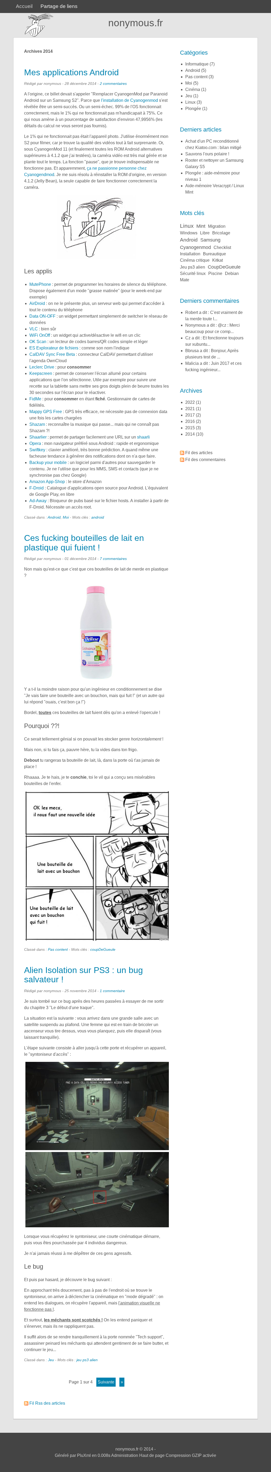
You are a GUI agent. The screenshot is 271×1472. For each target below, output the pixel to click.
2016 (190, 421)
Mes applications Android (71, 72)
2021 (190, 408)
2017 (190, 415)
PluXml (84, 1455)
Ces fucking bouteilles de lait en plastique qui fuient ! (84, 542)
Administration (124, 1455)
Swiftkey (37, 450)
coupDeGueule (102, 949)
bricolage (221, 233)
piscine (215, 273)
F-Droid (36, 488)
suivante (106, 1382)
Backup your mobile (48, 462)
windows (188, 233)
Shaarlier (38, 437)
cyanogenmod (195, 247)
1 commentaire (112, 991)
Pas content (58, 949)
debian (232, 273)
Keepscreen (40, 373)
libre (205, 233)
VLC (33, 329)
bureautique (214, 254)
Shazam (37, 424)
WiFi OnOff (39, 335)
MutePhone (40, 284)
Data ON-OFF (42, 316)
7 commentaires (113, 559)
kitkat (217, 260)
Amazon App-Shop (47, 481)
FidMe (35, 399)
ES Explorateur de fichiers (53, 348)
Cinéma (192, 89)
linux (187, 226)
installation (190, 254)
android (97, 517)
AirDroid (37, 303)
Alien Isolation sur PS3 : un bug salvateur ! (83, 974)
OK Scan (37, 341)
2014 (190, 434)
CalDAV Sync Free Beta (52, 354)
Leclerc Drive (41, 367)
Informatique (197, 64)
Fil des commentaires (205, 459)
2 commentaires (113, 83)
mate (184, 280)
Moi (66, 517)
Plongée (193, 108)
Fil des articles (199, 452)
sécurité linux (193, 273)
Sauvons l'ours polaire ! (207, 154)
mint (200, 226)
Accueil (24, 6)
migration (216, 226)
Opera (35, 443)
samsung (210, 240)
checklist (222, 247)
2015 (190, 428)
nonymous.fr (135, 22)
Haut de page (152, 1455)
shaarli (143, 437)
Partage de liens (59, 6)
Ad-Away (38, 500)
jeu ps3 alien (87, 1360)
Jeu (51, 1360)
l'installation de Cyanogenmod (129, 100)
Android (54, 517)
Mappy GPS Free (45, 411)
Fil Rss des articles (47, 1403)
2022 (190, 402)
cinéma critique (195, 260)
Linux (190, 102)
